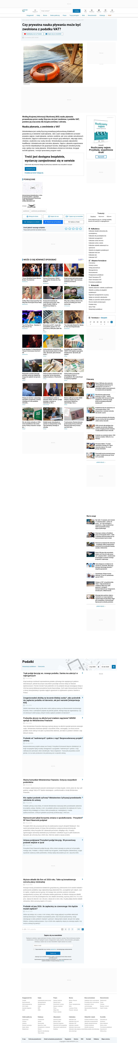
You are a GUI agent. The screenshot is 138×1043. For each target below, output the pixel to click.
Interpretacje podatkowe (42, 20)
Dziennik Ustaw (57, 1019)
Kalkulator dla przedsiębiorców (97, 235)
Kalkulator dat (93, 255)
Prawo (64, 15)
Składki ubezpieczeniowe (91, 1023)
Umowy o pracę (93, 265)
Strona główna (26, 20)
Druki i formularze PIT (95, 277)
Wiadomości (103, 1000)
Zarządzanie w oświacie (44, 1027)
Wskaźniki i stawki (90, 1017)
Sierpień (104, 318)
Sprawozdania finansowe (91, 1008)
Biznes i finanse (73, 1000)
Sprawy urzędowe (57, 1006)
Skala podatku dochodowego (92, 1029)
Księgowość (30, 15)
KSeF (109, 15)
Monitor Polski (57, 1021)
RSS (82, 1039)
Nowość (101, 145)
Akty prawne (56, 1017)
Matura (39, 1029)
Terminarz (95, 318)
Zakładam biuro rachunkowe (92, 1000)
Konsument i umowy (58, 1004)
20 (101, 322)
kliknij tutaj (62, 960)
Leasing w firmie (73, 1008)
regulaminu (53, 949)
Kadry (38, 15)
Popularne (93, 216)
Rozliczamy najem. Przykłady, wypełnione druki (101, 150)
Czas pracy (92, 263)
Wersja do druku (33, 216)
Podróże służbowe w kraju (91, 1019)
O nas (24, 1039)
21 (104, 322)
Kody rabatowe (104, 1023)
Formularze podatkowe (95, 282)
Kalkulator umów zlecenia (96, 240)
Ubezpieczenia (41, 1004)
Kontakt (88, 1039)
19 (97, 322)
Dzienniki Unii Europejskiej (60, 1025)
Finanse (102, 1004)
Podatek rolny (93, 304)
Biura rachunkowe (90, 998)
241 (79, 929)
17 (90, 322)
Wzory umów (103, 1025)
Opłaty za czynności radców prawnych (99, 299)
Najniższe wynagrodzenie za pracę (99, 295)
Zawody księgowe (26, 1008)
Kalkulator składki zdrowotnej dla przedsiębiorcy (98, 232)
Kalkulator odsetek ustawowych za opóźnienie (98, 246)
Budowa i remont (104, 1006)
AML (86, 1010)
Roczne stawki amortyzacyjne (97, 302)
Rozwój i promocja (27, 1025)
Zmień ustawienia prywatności (53, 1039)
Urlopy (39, 1006)
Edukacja (102, 15)
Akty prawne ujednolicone (59, 1027)
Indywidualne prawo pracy (44, 1000)
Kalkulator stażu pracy (74, 1027)
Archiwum (102, 1021)
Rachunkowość (93, 272)
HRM (39, 1010)
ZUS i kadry (25, 1006)
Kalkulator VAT (93, 257)
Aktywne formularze (98, 260)
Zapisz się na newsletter (76, 216)
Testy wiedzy (41, 1033)
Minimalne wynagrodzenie (91, 1021)
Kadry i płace (25, 1027)
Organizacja (25, 1019)
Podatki (33, 20)
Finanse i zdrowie (73, 1010)
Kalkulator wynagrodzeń (95, 238)
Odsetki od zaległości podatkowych (99, 250)
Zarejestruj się (30, 169)
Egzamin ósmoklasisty (43, 1031)
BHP (39, 1008)
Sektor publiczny (55, 15)
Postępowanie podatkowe (96, 275)
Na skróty (102, 1017)
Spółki (70, 1002)
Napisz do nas (54, 216)
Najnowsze (101, 216)
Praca (54, 1008)
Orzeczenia (41, 666)
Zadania (24, 1023)
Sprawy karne (56, 1002)
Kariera (76, 1039)
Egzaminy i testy (42, 1025)
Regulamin (68, 1039)
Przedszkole (41, 1019)
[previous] (62, 929)
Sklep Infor (56, 1010)
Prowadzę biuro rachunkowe (92, 1002)
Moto (83, 15)
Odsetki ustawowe (89, 1027)
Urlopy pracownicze (94, 267)
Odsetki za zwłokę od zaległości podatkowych (98, 291)
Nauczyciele (41, 1023)
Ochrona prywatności (34, 1039)
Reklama (96, 1039)
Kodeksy (55, 1029)
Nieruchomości (92, 15)
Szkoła (39, 1021)
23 (111, 322)
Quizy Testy (92, 306)
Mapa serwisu (106, 1039)
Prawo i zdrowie (57, 1012)
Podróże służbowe (89, 1025)
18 (94, 322)
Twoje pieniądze (74, 15)
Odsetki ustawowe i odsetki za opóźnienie (100, 287)
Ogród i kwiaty (103, 1008)
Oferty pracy (103, 1031)
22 (108, 322)
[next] (83, 929)
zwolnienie (26, 211)
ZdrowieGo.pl (103, 1019)
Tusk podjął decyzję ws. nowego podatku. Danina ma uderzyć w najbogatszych (100, 220)
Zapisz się (53, 953)
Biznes (45, 15)
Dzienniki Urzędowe (58, 1023)
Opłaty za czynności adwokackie (98, 297)
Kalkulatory (95, 229)
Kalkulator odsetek (73, 1025)
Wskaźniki (95, 285)
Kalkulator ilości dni (94, 252)
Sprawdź (101, 157)
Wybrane (109, 216)
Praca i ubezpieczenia (74, 1004)
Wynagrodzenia (93, 270)
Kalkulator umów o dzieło (96, 243)
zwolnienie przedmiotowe (38, 211)
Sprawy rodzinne (57, 1000)
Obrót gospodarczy (27, 1004)
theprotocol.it (103, 1029)
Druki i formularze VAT (95, 279)
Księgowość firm (27, 998)
